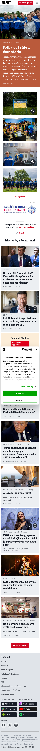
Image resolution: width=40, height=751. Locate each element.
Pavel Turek (7, 592)
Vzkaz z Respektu (19, 490)
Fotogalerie (6, 42)
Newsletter (9, 490)
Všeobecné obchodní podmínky (13, 686)
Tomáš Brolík (7, 287)
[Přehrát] (30, 263)
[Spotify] (28, 714)
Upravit (19, 400)
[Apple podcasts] (28, 704)
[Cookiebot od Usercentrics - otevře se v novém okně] (23, 349)
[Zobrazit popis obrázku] (29, 34)
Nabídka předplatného (10, 674)
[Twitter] (9, 727)
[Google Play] (9, 709)
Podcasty (9, 444)
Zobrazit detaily (27, 387)
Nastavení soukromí (9, 694)
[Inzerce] (20, 209)
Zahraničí (6, 270)
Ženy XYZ (16, 532)
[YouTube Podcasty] (28, 709)
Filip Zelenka (7, 635)
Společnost (7, 406)
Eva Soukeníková (8, 549)
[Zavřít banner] (36, 349)
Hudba (5, 579)
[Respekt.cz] (6, 2)
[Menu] (36, 2)
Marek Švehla (7, 329)
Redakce (4, 662)
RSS (2, 682)
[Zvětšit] (20, 22)
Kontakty (4, 666)
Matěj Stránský (8, 83)
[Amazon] (9, 714)
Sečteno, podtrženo (20, 620)
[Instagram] (16, 727)
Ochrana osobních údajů (10, 690)
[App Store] (9, 704)
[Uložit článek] (24, 34)
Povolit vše (20, 393)
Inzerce (4, 678)
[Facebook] (3, 727)
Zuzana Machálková (9, 461)
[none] (35, 34)
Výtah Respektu (18, 444)
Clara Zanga (7, 416)
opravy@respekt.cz (26, 227)
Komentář (9, 315)
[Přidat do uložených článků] (35, 263)
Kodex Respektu (7, 670)
